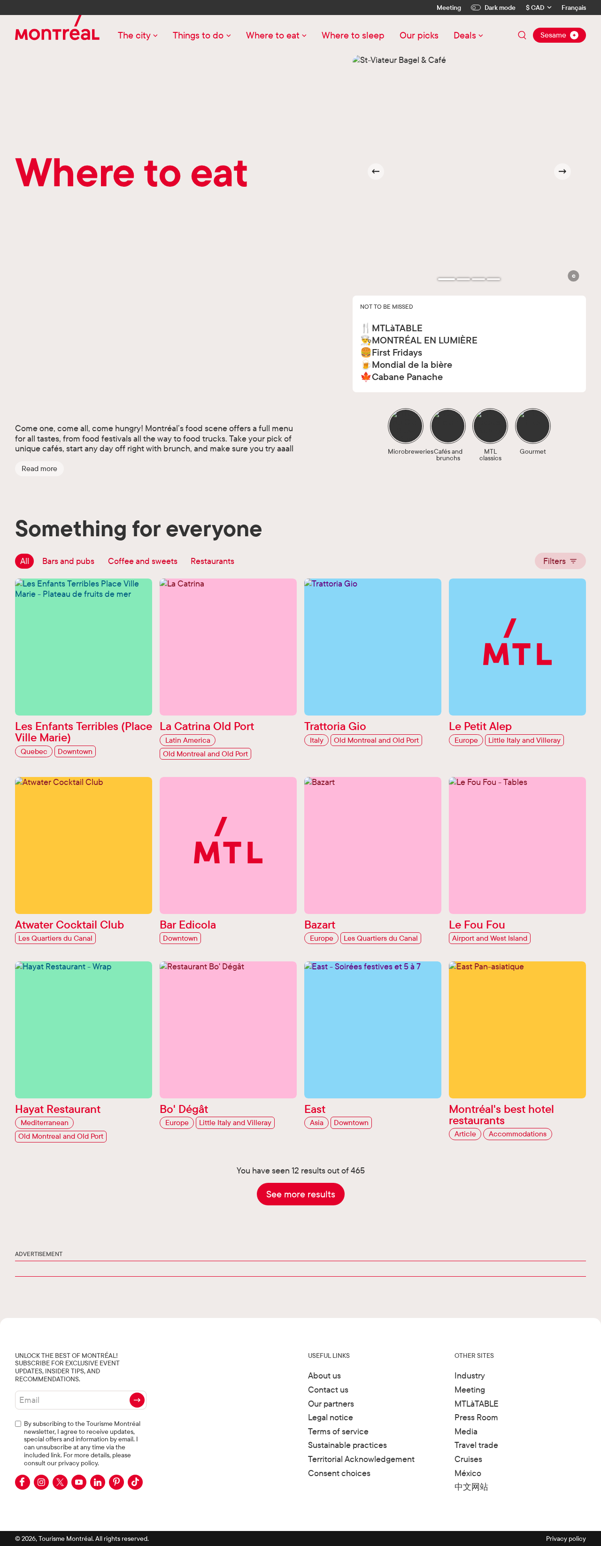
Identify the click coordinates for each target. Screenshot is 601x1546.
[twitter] (60, 1482)
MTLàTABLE (477, 1403)
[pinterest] (116, 1482)
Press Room (476, 1417)
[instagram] (41, 1482)
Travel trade (476, 1444)
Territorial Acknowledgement (361, 1459)
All (24, 561)
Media (466, 1431)
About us (324, 1375)
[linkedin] (97, 1482)
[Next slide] (562, 171)
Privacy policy (566, 1538)
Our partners (331, 1403)
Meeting (449, 7)
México (468, 1473)
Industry (470, 1375)
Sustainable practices (347, 1444)
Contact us (328, 1389)
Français (574, 8)
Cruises (468, 1459)
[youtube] (78, 1482)
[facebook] (22, 1482)
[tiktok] (135, 1482)
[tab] (446, 279)
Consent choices (339, 1473)
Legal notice (330, 1417)
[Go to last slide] (376, 171)
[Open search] (522, 35)
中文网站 (471, 1486)
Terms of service (338, 1431)
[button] (39, 468)
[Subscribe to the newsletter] (137, 1400)
